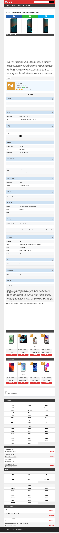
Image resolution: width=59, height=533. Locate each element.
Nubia (29, 417)
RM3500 (12, 440)
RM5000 (29, 433)
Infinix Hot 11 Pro (9, 464)
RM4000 (12, 443)
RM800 (46, 431)
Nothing (29, 415)
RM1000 (12, 428)
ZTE (46, 422)
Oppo (29, 422)
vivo (46, 417)
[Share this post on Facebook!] (14, 17)
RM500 (29, 431)
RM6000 (29, 438)
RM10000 (13, 488)
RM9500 (46, 440)
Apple (12, 403)
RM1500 (12, 431)
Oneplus (29, 420)
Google (12, 410)
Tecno (46, 415)
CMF (13, 407)
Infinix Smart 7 (8, 459)
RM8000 (46, 433)
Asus (13, 405)
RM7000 (29, 443)
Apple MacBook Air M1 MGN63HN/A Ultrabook (16, 509)
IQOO (12, 422)
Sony (46, 410)
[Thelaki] (13, 3)
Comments (10, 389)
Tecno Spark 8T (9, 449)
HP (29, 477)
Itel (29, 403)
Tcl (46, 412)
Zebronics (46, 479)
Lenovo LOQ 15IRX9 (10, 518)
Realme (46, 405)
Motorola (30, 410)
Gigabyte (30, 474)
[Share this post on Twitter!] (46, 17)
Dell (12, 481)
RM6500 (29, 440)
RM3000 (12, 438)
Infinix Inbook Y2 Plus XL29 (12, 513)
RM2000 (8, 78)
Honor (12, 415)
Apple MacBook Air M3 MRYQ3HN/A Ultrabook (16, 523)
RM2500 (12, 436)
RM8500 (46, 436)
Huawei (12, 417)
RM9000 (46, 438)
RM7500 (46, 428)
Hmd (13, 412)
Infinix (12, 420)
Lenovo (29, 407)
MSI (46, 474)
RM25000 (13, 502)
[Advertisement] (30, 48)
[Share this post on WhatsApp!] (30, 17)
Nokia (29, 412)
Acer (13, 474)
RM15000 (13, 493)
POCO (46, 403)
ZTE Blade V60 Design (10, 454)
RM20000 (13, 497)
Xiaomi (46, 420)
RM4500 (29, 428)
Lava (29, 405)
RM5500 (29, 436)
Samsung (46, 407)
